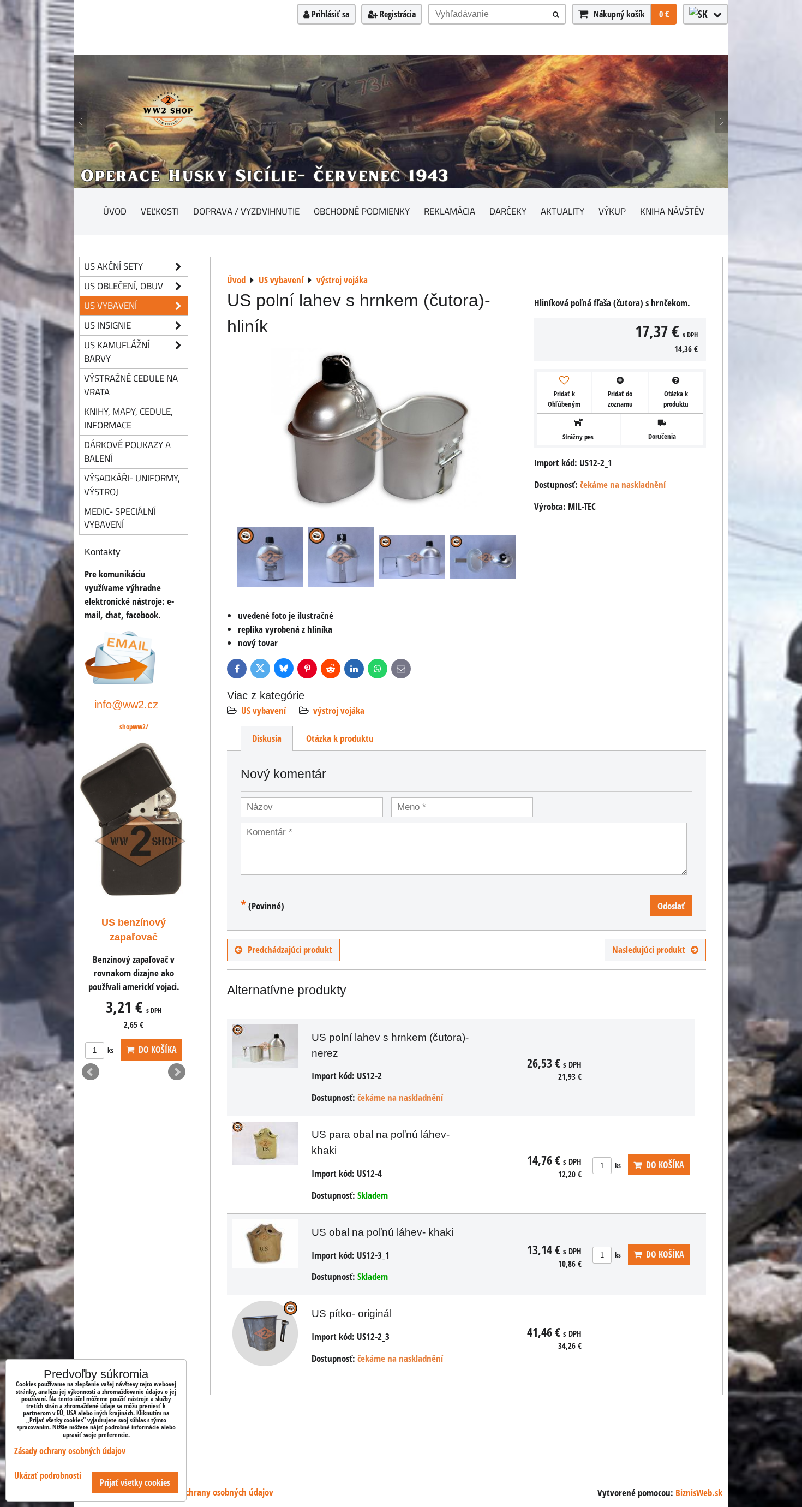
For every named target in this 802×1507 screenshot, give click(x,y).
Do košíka (663, 1165)
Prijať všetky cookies (135, 1482)
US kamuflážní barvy (116, 351)
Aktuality (562, 211)
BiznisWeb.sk (698, 1492)
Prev (90, 1072)
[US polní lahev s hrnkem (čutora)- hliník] (376, 431)
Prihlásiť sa (329, 14)
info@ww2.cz (126, 704)
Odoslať (671, 906)
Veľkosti (160, 211)
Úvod (115, 211)
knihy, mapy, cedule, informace (128, 418)
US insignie (107, 325)
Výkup (612, 211)
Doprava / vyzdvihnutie (246, 211)
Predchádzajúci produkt (290, 949)
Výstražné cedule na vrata (131, 384)
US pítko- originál (352, 1313)
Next (176, 1072)
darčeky (507, 211)
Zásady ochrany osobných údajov (213, 1492)
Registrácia (397, 14)
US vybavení (263, 710)
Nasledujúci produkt (648, 949)
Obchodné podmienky (362, 211)
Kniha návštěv (672, 211)
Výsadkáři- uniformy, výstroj (132, 484)
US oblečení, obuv (123, 286)
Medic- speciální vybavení (119, 518)
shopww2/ (133, 726)
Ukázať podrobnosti (47, 1475)
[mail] (120, 681)
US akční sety (113, 266)
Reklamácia (449, 211)
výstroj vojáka (338, 710)
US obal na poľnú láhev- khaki (382, 1232)
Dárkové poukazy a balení (127, 451)
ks (617, 1165)
